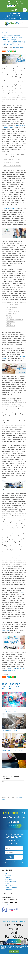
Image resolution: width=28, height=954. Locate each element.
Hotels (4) (8, 323)
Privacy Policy (9, 885)
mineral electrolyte (16, 556)
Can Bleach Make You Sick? (11, 162)
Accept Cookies (14, 951)
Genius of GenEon (10, 881)
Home (3, 32)
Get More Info (6, 905)
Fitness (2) (9, 315)
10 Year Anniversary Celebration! (13, 18)
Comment (20, 793)
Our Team (8, 875)
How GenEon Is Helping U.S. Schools (12, 750)
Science (7, 877)
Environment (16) (11, 313)
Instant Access (14, 826)
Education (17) (10, 309)
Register (20, 797)
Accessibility (9, 889)
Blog (7, 32)
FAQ (19, 6)
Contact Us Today (11, 644)
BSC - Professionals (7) (12, 307)
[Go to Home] (14, 23)
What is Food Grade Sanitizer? (12, 165)
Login (3, 799)
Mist (22, 592)
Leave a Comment (18, 47)
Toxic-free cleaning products (10, 208)
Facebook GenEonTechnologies (16, 668)
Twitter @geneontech (10, 670)
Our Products (9, 879)
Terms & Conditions (11, 887)
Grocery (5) (9, 317)
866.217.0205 (16, 14)
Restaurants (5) (10, 325)
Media (7, 883)
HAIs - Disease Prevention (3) (14, 319)
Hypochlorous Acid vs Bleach (10, 770)
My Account (10, 8)
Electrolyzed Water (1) (12, 311)
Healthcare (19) (10, 321)
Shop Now (11, 5)
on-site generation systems (12, 534)
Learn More (4, 948)
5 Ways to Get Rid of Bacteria (11, 159)
